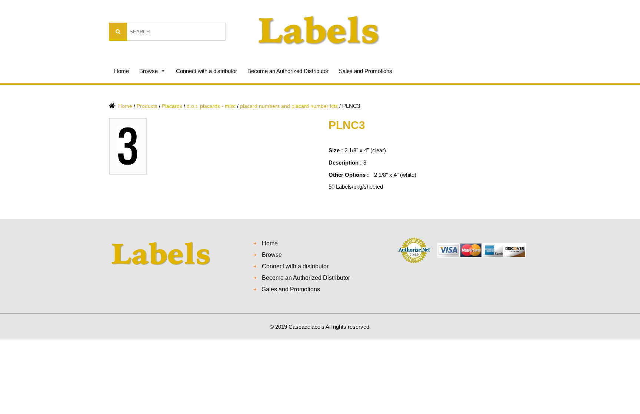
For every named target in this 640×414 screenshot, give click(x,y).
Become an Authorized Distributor (288, 71)
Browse (148, 71)
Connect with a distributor (206, 71)
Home (121, 71)
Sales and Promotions (365, 71)
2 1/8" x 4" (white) (395, 175)
